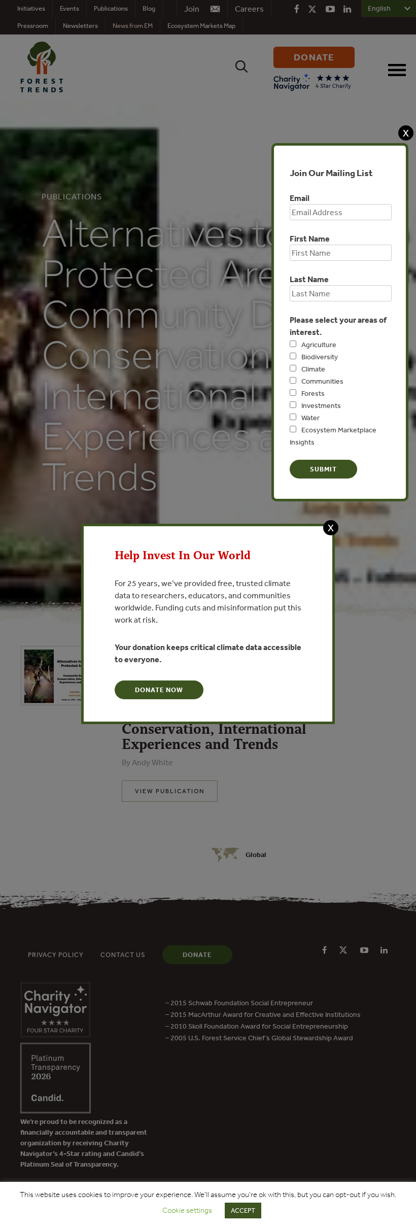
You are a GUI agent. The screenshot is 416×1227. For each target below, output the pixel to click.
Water (310, 417)
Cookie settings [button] (187, 1210)
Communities (322, 381)
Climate (313, 368)
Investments (321, 405)
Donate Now (159, 690)
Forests (313, 393)
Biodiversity (319, 356)
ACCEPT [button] (243, 1210)
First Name (310, 238)
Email (299, 198)
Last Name (309, 279)
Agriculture (318, 344)
